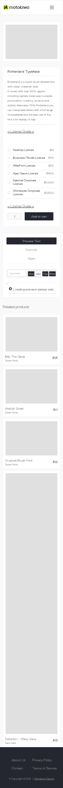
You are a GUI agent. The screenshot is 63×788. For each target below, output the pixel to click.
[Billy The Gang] (31, 334)
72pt (45, 273)
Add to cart (39, 216)
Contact (17, 768)
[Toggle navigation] (52, 7)
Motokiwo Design (44, 778)
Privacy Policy (42, 760)
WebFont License (24, 165)
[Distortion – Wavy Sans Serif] (31, 603)
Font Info (31, 249)
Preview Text (31, 241)
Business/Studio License (29, 157)
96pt (52, 273)
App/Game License (25, 173)
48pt (38, 273)
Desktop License (23, 149)
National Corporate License (24, 182)
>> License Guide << (21, 131)
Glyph (31, 258)
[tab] (31, 240)
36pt (31, 273)
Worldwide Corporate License (26, 192)
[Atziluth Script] (31, 386)
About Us (18, 760)
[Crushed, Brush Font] (31, 438)
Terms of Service (44, 768)
